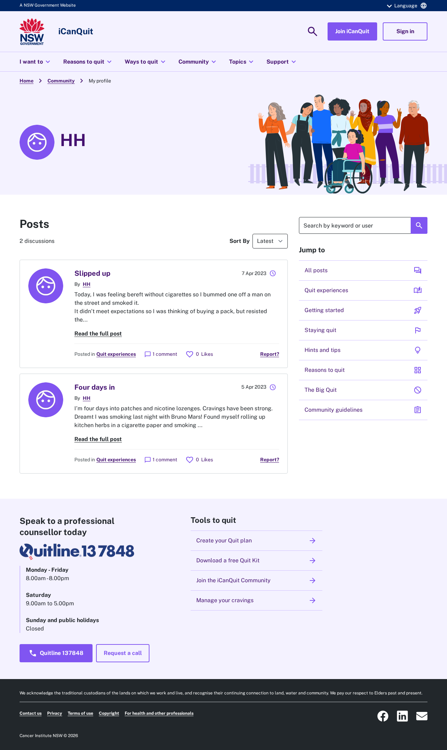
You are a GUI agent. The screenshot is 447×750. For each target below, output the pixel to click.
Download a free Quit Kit (256, 560)
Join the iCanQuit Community (256, 580)
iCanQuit (75, 31)
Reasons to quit (88, 62)
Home (27, 81)
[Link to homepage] (32, 31)
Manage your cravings (256, 600)
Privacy (54, 713)
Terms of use (80, 713)
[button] (405, 5)
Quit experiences (116, 354)
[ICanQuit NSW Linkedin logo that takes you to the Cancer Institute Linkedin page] (402, 716)
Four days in (94, 387)
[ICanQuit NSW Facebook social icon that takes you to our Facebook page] (382, 716)
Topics (242, 62)
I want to (36, 62)
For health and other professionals (159, 713)
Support (282, 62)
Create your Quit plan (256, 540)
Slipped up (92, 273)
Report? (269, 354)
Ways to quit (146, 62)
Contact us (31, 713)
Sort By (239, 241)
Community (198, 62)
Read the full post (98, 333)
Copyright (109, 713)
